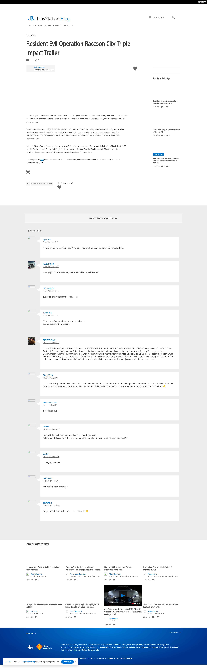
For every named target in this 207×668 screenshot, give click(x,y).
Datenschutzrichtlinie (104, 658)
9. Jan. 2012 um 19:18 (50, 242)
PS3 (42, 159)
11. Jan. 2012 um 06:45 (51, 505)
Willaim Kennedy (115, 574)
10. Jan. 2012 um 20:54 (51, 405)
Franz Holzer (113, 618)
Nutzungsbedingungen (84, 658)
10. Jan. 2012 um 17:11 (51, 378)
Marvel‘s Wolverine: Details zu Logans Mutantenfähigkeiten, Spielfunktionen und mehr (83, 568)
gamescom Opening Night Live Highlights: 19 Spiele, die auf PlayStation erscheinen (82, 605)
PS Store (47, 25)
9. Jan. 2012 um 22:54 (51, 315)
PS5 (29, 25)
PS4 (34, 25)
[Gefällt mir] (167, 107)
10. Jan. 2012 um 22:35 (51, 429)
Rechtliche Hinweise (124, 658)
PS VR (40, 25)
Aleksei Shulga (153, 611)
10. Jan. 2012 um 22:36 (51, 456)
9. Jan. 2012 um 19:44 (51, 266)
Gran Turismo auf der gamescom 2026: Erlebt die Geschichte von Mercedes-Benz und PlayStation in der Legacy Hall (123, 611)
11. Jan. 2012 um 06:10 (51, 481)
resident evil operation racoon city (41, 183)
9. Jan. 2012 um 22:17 (50, 291)
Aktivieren (67, 662)
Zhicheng (34, 611)
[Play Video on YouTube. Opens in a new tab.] (136, 603)
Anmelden (158, 17)
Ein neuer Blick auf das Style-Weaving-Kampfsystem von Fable (118, 568)
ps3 (28, 183)
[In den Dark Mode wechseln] (149, 17)
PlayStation (53, 18)
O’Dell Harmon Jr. (76, 611)
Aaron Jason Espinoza (78, 574)
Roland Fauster (39, 67)
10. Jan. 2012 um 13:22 (51, 342)
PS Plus (56, 25)
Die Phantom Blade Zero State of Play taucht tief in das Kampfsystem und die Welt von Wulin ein (166, 160)
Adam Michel (152, 574)
